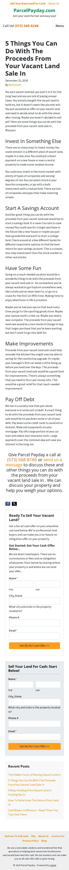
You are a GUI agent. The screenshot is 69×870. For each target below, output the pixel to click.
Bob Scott (15, 85)
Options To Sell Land (16, 836)
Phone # (14, 617)
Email (13, 631)
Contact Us (57, 836)
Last (37, 589)
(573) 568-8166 (27, 25)
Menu (60, 25)
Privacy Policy (30, 840)
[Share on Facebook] (7, 504)
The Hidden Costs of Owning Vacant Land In (34, 775)
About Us (53, 4)
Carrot (53, 865)
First (11, 589)
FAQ (33, 836)
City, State (15, 596)
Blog (44, 840)
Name (13, 578)
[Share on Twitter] (14, 504)
